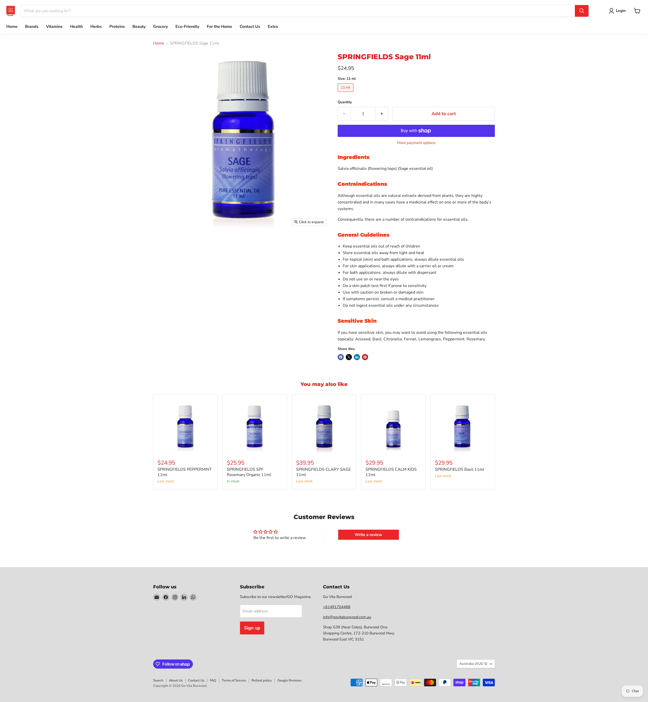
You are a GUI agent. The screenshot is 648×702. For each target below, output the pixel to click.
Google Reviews (289, 680)
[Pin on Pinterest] (365, 357)
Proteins (117, 26)
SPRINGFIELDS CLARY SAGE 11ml (323, 472)
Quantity (345, 102)
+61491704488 (336, 606)
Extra (273, 26)
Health (76, 26)
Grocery (160, 26)
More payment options (416, 143)
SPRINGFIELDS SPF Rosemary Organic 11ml (249, 472)
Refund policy (262, 680)
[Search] (582, 11)
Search (158, 680)
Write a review (368, 535)
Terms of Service (234, 680)
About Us (176, 680)
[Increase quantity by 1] (381, 114)
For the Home (219, 26)
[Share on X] (349, 357)
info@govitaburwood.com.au (347, 617)
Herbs (96, 26)
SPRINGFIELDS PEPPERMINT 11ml (184, 472)
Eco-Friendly (187, 26)
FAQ (213, 680)
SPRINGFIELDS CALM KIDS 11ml (391, 472)
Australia (473, 663)
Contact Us (250, 26)
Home (11, 26)
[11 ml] (346, 93)
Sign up (252, 628)
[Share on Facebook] (341, 357)
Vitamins (54, 26)
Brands (31, 26)
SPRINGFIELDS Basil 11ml (459, 469)
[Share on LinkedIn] (357, 357)
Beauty (139, 26)
